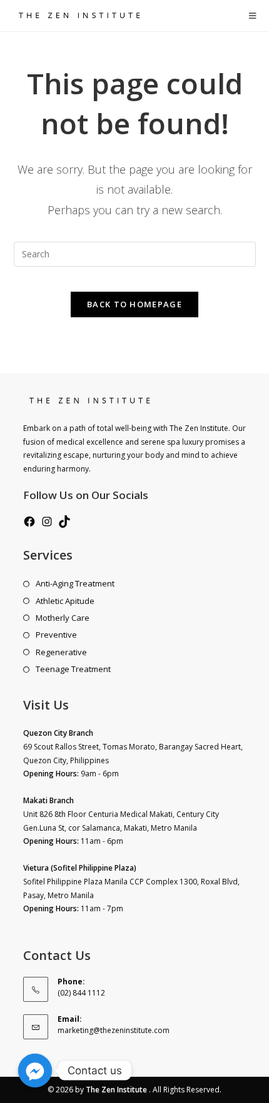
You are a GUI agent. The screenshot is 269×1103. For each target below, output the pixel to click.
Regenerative (61, 652)
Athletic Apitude (65, 600)
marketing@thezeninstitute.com (114, 1030)
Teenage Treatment (73, 669)
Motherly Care (62, 617)
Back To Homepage (134, 304)
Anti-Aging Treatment (75, 583)
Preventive (56, 634)
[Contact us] (35, 1070)
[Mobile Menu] (252, 15)
